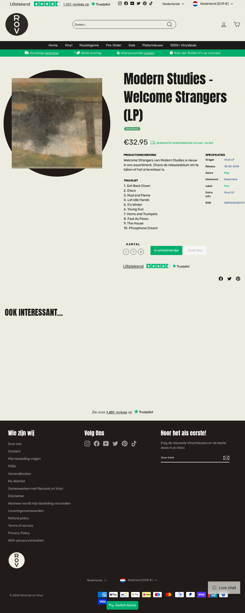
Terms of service (20, 526)
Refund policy (18, 518)
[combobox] (120, 24)
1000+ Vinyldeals (183, 45)
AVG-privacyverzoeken (26, 540)
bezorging (51, 53)
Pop (226, 172)
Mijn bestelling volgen (24, 459)
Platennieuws (152, 45)
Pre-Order (113, 45)
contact (149, 53)
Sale (131, 45)
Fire (226, 186)
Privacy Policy (19, 533)
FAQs (12, 466)
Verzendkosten (19, 474)
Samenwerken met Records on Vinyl (35, 489)
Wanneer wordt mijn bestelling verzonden (39, 503)
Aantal (133, 244)
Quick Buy (195, 250)
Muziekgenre (89, 45)
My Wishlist (16, 481)
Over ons (15, 444)
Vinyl (68, 45)
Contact (14, 451)
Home (53, 45)
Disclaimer (16, 496)
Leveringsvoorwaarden (26, 511)
